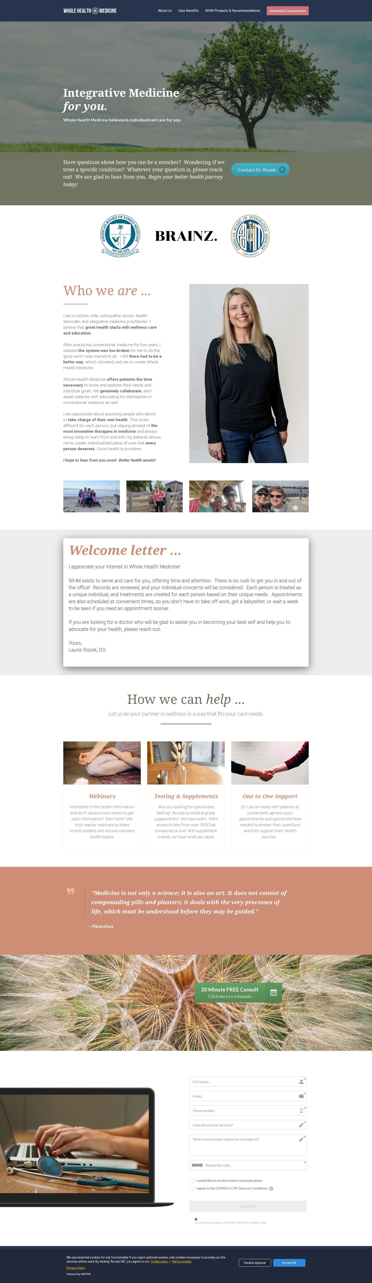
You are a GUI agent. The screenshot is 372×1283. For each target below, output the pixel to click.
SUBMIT (248, 1206)
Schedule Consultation (288, 11)
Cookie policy (159, 1261)
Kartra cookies (182, 1261)
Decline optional (255, 1263)
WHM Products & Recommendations (232, 11)
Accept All (289, 1263)
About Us (165, 11)
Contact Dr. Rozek (257, 170)
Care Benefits (188, 11)
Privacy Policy (76, 1268)
